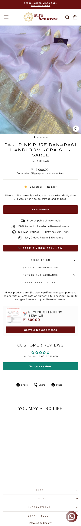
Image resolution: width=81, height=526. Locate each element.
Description (40, 260)
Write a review (40, 366)
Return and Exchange (40, 275)
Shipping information (40, 267)
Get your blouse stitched (40, 329)
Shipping (35, 173)
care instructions (40, 282)
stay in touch (39, 516)
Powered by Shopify (40, 522)
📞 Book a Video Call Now (40, 248)
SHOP (40, 490)
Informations (39, 507)
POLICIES (39, 498)
